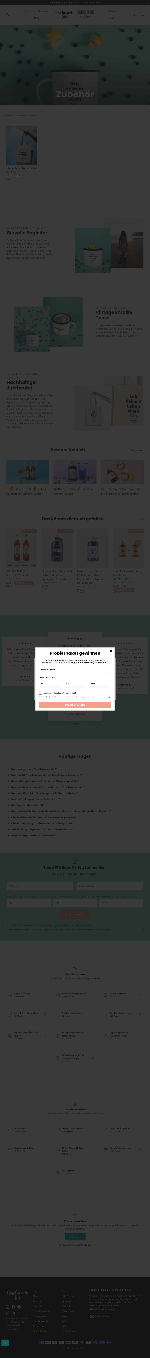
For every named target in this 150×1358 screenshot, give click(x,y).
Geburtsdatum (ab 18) (48, 677)
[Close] (111, 650)
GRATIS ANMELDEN (75, 705)
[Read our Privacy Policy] (109, 697)
